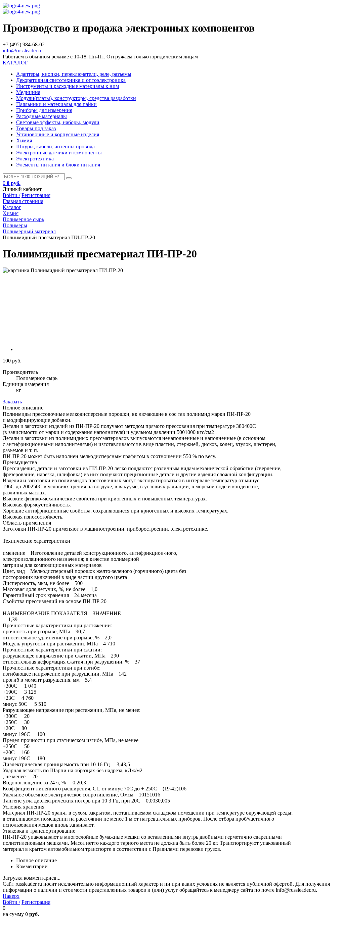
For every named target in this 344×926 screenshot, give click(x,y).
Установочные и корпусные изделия (57, 134)
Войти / (11, 195)
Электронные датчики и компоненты (59, 152)
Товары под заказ (36, 128)
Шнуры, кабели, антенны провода (55, 146)
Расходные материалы (41, 116)
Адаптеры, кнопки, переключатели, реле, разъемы (73, 74)
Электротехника (35, 158)
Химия (24, 140)
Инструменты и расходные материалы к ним (67, 86)
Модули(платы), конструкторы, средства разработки (76, 98)
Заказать (12, 401)
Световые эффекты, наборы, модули (57, 122)
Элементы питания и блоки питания (58, 164)
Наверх (11, 896)
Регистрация (36, 195)
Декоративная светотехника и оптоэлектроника (71, 80)
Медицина (28, 92)
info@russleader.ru (23, 50)
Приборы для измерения (44, 110)
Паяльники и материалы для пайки (56, 104)
